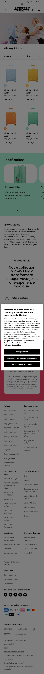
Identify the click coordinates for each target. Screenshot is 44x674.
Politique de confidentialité (15, 343)
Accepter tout (22, 352)
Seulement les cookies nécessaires (22, 358)
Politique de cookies (12, 345)
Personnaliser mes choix (22, 365)
